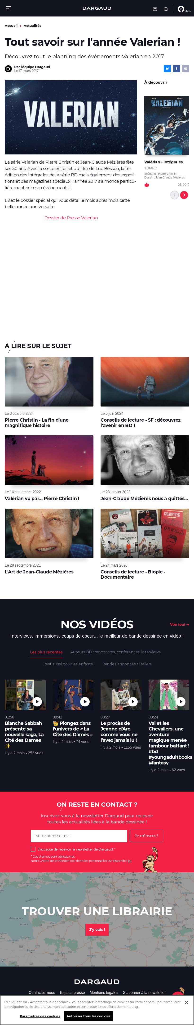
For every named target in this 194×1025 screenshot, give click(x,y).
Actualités (32, 26)
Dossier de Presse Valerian (71, 217)
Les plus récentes (46, 652)
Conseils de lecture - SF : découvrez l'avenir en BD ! (141, 422)
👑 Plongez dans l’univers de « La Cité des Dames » (73, 728)
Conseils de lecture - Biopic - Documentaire (133, 574)
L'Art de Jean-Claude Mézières (39, 572)
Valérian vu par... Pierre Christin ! (42, 498)
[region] (97, 1010)
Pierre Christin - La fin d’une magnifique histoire (36, 422)
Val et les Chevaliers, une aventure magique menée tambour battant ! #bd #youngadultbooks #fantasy (170, 743)
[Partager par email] (185, 68)
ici (129, 861)
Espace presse (72, 993)
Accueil (11, 26)
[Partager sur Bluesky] (167, 68)
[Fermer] (186, 1002)
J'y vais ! (97, 929)
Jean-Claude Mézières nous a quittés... (144, 498)
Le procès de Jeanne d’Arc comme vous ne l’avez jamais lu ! (119, 731)
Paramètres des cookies (40, 1016)
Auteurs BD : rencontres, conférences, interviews (115, 652)
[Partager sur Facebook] (176, 68)
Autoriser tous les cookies (88, 1016)
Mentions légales (104, 993)
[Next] (184, 195)
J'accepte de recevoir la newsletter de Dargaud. (75, 849)
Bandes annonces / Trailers (127, 664)
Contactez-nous (42, 993)
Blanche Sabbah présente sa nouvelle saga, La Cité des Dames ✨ (24, 734)
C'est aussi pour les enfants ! (68, 664)
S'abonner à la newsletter (144, 993)
